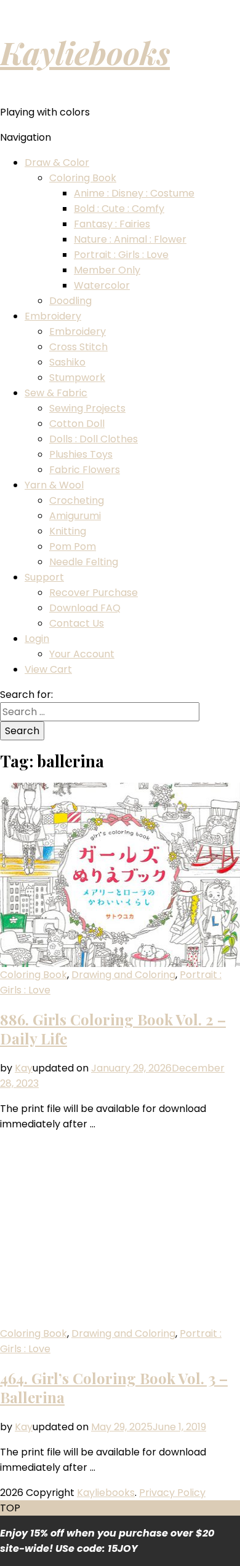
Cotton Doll (77, 424)
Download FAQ (85, 608)
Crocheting (76, 500)
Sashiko (67, 362)
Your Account (81, 654)
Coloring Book (82, 178)
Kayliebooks (85, 52)
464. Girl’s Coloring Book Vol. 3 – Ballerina (114, 1387)
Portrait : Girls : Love (121, 255)
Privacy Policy (172, 1493)
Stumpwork (77, 377)
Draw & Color (57, 162)
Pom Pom (72, 546)
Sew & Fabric (56, 393)
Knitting (67, 531)
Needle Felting (83, 562)
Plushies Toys (81, 454)
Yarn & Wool (54, 485)
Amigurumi (75, 516)
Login (37, 639)
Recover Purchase (93, 592)
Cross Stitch (78, 347)
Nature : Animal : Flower (130, 239)
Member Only (107, 270)
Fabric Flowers (84, 470)
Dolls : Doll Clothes (93, 439)
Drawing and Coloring (123, 975)
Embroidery (53, 316)
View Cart (48, 669)
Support (44, 577)
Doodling (70, 301)
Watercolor (102, 285)
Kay (24, 1068)
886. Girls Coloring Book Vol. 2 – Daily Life (113, 1028)
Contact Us (76, 623)
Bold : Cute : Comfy (119, 209)
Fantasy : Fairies (112, 224)
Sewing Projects (87, 408)
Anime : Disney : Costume (134, 193)
